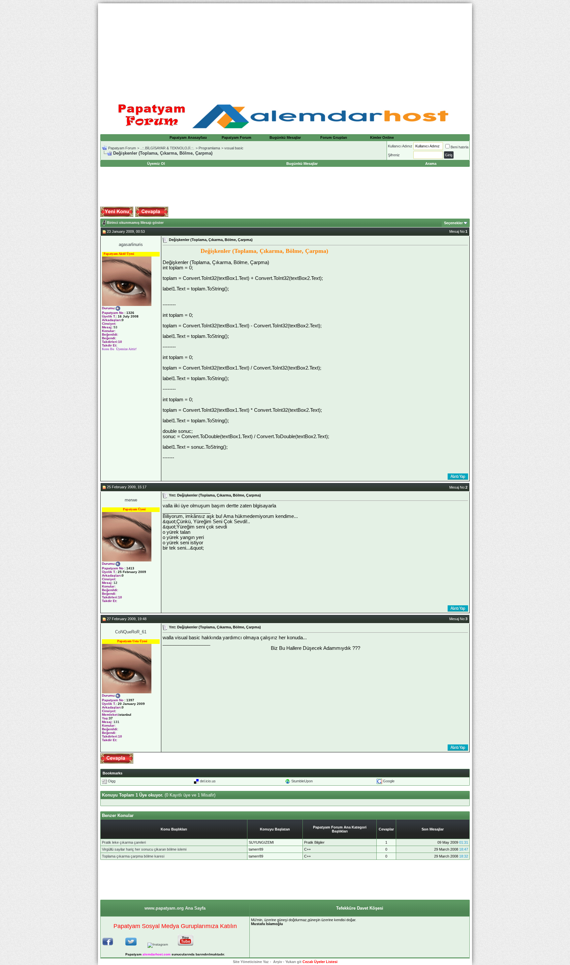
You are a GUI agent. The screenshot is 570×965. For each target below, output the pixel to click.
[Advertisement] (285, 49)
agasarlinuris (131, 244)
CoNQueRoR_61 (130, 631)
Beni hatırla (459, 147)
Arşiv (277, 962)
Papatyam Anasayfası (188, 137)
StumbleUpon (302, 781)
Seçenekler (453, 223)
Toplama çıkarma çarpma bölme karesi (133, 856)
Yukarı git (293, 962)
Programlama (209, 148)
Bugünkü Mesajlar (285, 137)
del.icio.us (208, 781)
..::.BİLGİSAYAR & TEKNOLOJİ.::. (167, 148)
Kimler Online (382, 137)
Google (389, 781)
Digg (111, 781)
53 (115, 327)
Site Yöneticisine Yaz (251, 962)
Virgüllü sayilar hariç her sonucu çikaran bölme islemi (144, 849)
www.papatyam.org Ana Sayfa (175, 908)
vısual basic (233, 148)
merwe (131, 500)
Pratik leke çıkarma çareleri (124, 842)
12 (115, 583)
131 (116, 722)
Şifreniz (394, 155)
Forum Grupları (333, 137)
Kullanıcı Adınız (400, 146)
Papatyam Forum (236, 137)
